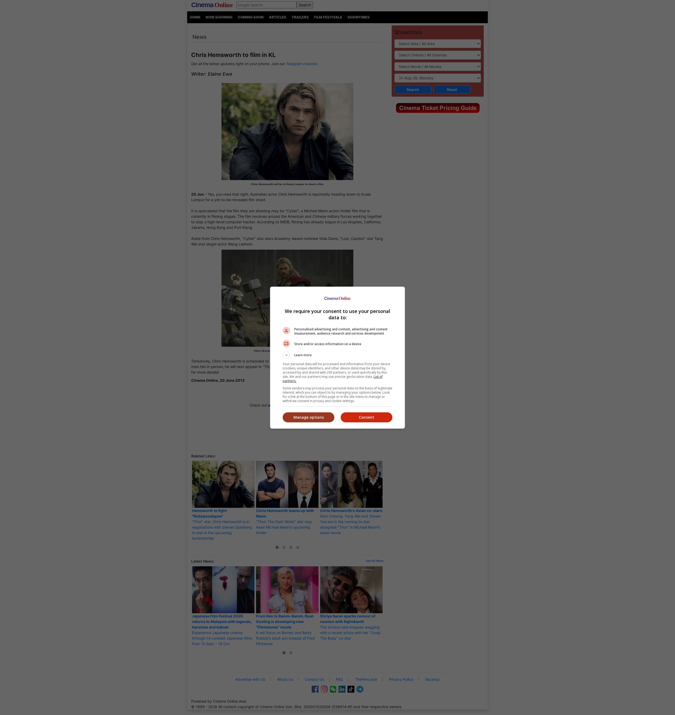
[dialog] (337, 358)
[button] (337, 355)
